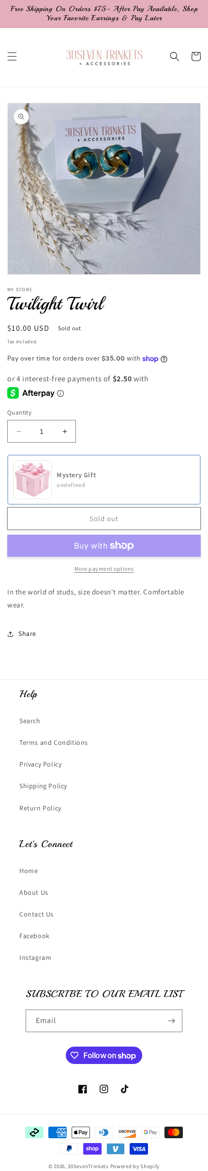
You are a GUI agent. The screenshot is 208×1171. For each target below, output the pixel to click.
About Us (33, 892)
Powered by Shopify (135, 1166)
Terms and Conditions (53, 742)
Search (30, 720)
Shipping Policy (43, 785)
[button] (12, 56)
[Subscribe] (171, 1020)
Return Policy (40, 808)
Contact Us (36, 914)
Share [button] (27, 633)
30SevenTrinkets (88, 1166)
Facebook (34, 935)
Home (28, 870)
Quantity (19, 412)
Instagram (35, 957)
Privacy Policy (40, 764)
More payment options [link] (104, 568)
